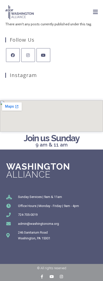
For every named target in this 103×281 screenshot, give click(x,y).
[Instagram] (28, 55)
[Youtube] (43, 55)
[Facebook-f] (42, 276)
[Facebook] (13, 55)
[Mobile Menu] (95, 12)
